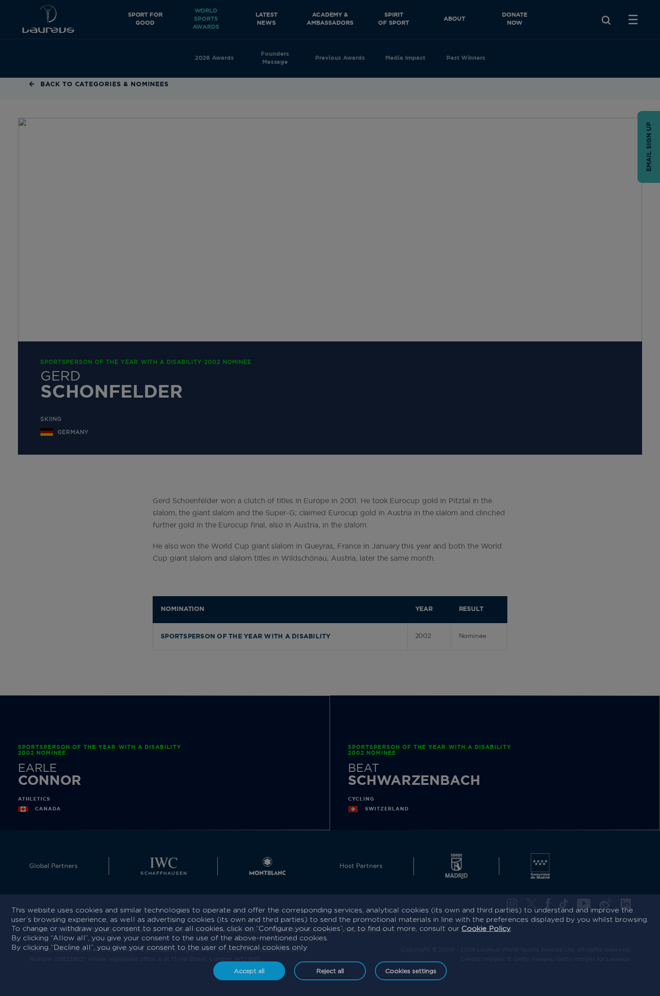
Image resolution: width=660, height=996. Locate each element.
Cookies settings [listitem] (410, 970)
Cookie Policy (486, 928)
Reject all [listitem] (330, 970)
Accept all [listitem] (249, 970)
